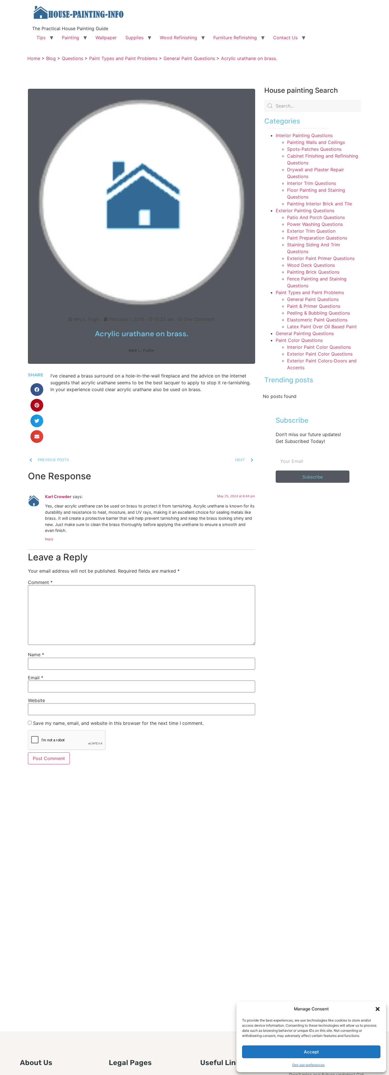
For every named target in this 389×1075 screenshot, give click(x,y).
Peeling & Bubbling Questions (318, 313)
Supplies (134, 37)
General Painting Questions (305, 333)
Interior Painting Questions (304, 135)
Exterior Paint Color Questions (320, 354)
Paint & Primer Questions (313, 306)
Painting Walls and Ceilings (316, 142)
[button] (377, 1009)
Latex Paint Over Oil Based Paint (322, 326)
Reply (49, 539)
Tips (41, 37)
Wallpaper (106, 37)
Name (36, 654)
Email (35, 677)
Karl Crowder (58, 496)
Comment (40, 582)
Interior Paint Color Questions (319, 347)
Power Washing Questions (315, 224)
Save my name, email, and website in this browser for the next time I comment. (118, 723)
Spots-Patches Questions (314, 149)
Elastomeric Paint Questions (317, 320)
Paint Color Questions (299, 340)
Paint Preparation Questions (317, 238)
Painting (70, 37)
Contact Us (285, 37)
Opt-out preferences (308, 1065)
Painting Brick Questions (313, 272)
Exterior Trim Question (311, 231)
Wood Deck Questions (311, 265)
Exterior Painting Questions (305, 210)
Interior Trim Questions (311, 183)
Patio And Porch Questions (316, 217)
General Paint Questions (313, 299)
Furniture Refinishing (235, 37)
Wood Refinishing (178, 37)
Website (36, 700)
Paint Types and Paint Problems (310, 292)
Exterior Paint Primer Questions (321, 258)
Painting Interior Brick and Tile (319, 204)
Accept (311, 1052)
